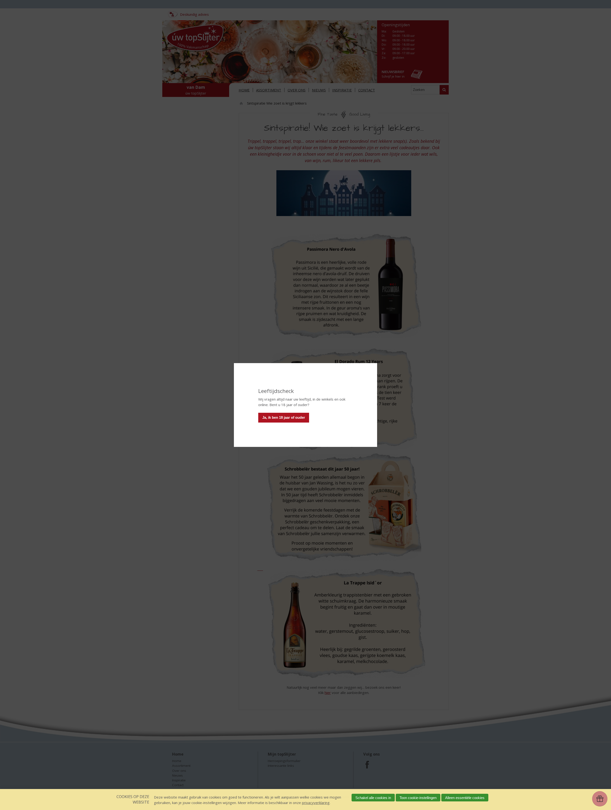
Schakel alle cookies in (373, 798)
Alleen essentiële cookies (465, 798)
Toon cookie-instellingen (418, 798)
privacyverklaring (316, 802)
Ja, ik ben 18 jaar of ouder (283, 417)
